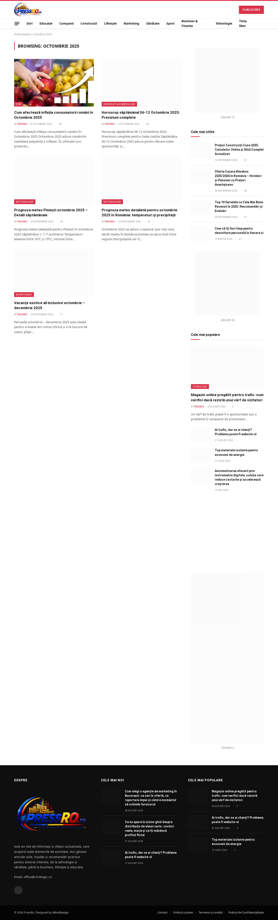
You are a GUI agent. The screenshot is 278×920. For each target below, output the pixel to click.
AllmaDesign (60, 912)
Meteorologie (25, 201)
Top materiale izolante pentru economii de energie (236, 452)
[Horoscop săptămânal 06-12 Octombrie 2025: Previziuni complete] (141, 82)
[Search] (262, 23)
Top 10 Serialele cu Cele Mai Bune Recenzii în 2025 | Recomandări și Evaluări (239, 206)
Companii (66, 23)
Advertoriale (24, 294)
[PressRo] (28, 9)
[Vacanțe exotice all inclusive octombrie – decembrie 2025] (54, 273)
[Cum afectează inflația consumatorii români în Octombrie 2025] (54, 82)
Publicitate (251, 10)
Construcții (89, 23)
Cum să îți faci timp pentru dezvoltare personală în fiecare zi (239, 231)
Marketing (131, 23)
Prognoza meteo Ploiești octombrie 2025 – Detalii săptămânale (51, 212)
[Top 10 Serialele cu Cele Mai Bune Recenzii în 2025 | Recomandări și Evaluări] (201, 207)
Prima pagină (22, 34)
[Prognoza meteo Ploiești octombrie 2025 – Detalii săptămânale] (54, 180)
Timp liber (243, 23)
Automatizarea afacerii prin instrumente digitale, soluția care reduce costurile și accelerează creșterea (239, 477)
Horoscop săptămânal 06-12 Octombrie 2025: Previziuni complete (141, 115)
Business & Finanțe (190, 23)
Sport (170, 23)
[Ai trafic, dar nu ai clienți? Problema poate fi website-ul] (201, 434)
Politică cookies (183, 912)
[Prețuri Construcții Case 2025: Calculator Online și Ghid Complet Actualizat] (201, 150)
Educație (46, 23)
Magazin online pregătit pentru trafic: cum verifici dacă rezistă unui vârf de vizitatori (227, 397)
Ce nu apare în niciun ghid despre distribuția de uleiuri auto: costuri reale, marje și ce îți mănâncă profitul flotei (149, 828)
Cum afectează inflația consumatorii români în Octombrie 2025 (53, 115)
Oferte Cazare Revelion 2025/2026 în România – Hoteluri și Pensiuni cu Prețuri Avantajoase (238, 178)
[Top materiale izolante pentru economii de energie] (201, 455)
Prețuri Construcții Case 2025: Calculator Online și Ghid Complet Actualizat (239, 149)
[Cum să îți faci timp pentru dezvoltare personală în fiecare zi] (201, 233)
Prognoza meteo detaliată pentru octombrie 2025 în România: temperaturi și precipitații (139, 212)
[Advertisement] (227, 532)
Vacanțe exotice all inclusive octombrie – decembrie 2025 (49, 305)
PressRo (22, 124)
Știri (29, 23)
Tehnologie (224, 23)
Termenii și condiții (211, 912)
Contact (162, 912)
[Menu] (17, 23)
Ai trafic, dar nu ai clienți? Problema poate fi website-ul (235, 432)
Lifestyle (110, 23)
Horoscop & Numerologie (119, 104)
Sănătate (152, 23)
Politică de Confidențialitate (246, 912)
